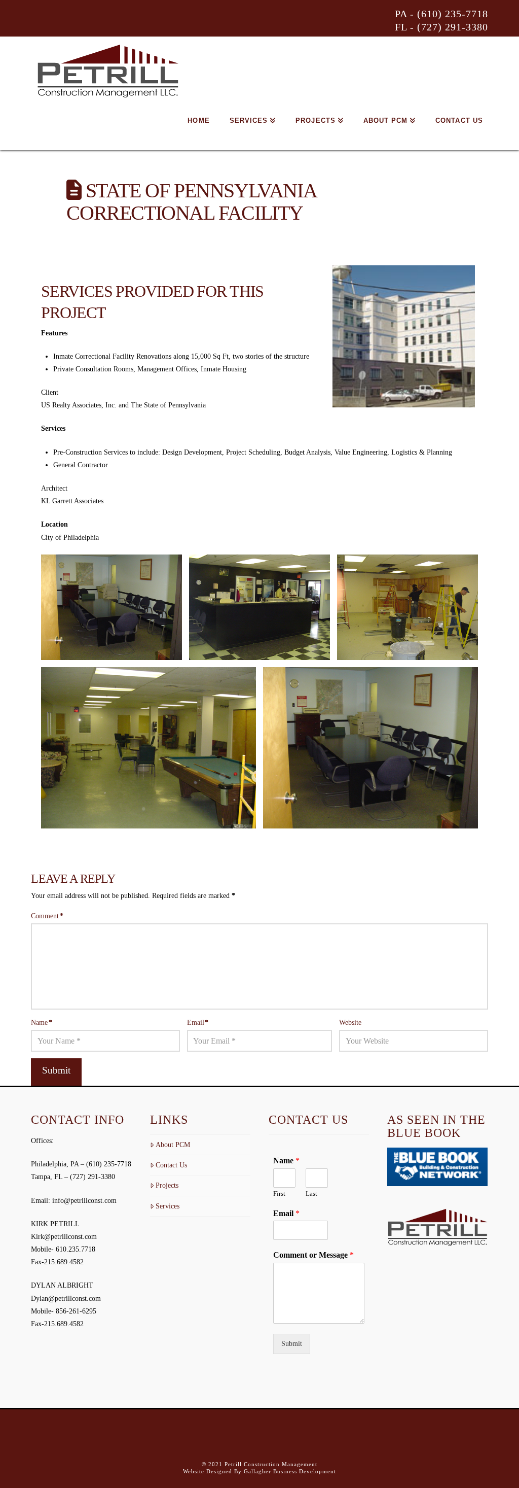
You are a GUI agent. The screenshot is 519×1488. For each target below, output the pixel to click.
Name (41, 1022)
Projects (167, 1185)
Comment (47, 916)
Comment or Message (313, 1255)
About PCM (173, 1145)
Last (311, 1193)
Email (198, 1022)
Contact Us (171, 1165)
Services (167, 1206)
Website (350, 1022)
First (279, 1193)
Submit (291, 1343)
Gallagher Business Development (290, 1471)
